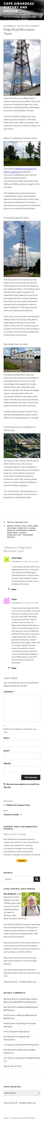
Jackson (11, 530)
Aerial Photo (14, 526)
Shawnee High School (20, 1032)
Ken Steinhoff (32, 26)
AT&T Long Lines (30, 526)
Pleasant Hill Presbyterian (28, 1045)
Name (7, 738)
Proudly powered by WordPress (22, 1118)
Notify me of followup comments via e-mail (20, 730)
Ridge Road (12, 533)
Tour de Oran (15, 1066)
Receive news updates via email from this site (21, 785)
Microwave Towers (26, 530)
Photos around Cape (17, 522)
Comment (9, 692)
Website (7, 763)
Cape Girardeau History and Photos (19, 7)
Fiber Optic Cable (27, 528)
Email (7, 751)
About (6, 1118)
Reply (14, 589)
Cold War (12, 528)
